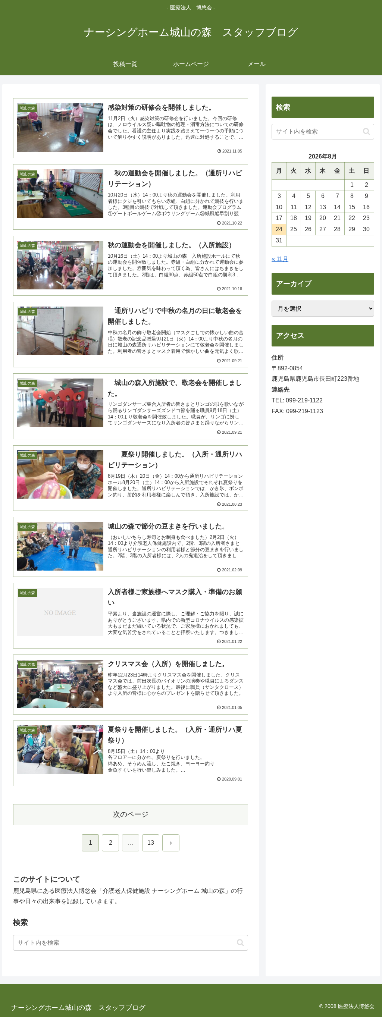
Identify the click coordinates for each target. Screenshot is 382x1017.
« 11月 (280, 259)
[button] (240, 942)
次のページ (130, 814)
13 (150, 842)
